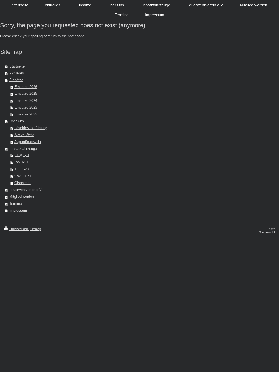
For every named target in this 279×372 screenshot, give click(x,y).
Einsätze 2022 (25, 114)
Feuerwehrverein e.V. (26, 190)
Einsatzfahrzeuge (23, 149)
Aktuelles (16, 73)
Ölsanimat (22, 183)
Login (271, 228)
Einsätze (16, 80)
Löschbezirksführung (30, 128)
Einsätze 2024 (25, 101)
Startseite (17, 66)
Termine (15, 204)
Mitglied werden (21, 197)
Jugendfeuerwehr (27, 142)
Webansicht (267, 232)
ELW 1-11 (21, 155)
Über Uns (16, 121)
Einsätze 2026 (25, 87)
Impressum (18, 210)
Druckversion (19, 229)
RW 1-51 (21, 162)
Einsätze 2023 (25, 107)
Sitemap (35, 229)
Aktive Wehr (24, 135)
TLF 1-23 (21, 169)
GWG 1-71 (22, 176)
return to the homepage (66, 36)
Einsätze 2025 (25, 94)
